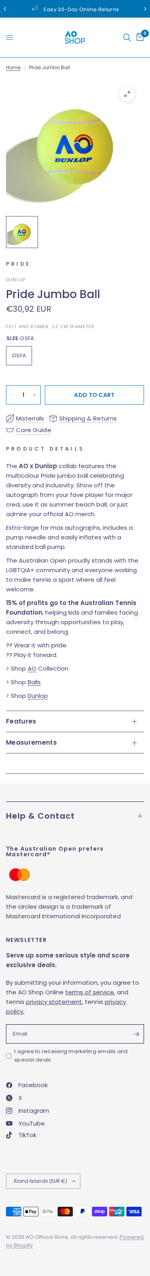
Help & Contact (40, 815)
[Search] (127, 37)
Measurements (31, 742)
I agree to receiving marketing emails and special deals (71, 1056)
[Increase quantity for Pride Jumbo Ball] (34, 395)
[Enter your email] (136, 1034)
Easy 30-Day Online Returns (81, 9)
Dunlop (38, 695)
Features (21, 721)
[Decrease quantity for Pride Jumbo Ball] (12, 395)
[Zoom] (127, 94)
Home (13, 67)
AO (32, 668)
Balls (34, 682)
